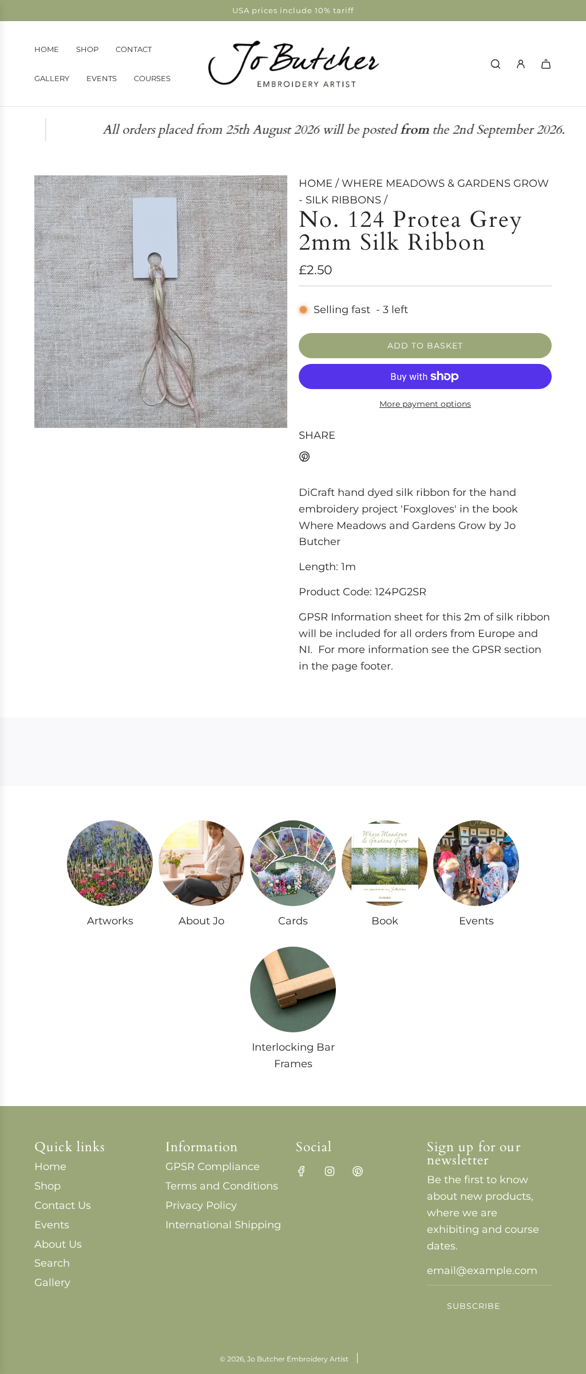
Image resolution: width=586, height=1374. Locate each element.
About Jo (201, 921)
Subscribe (473, 1306)
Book (384, 921)
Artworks (110, 921)
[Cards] (293, 863)
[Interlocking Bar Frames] (293, 989)
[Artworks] (110, 863)
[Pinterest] (357, 1171)
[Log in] (520, 64)
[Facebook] (301, 1171)
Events (476, 921)
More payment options (425, 404)
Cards (293, 921)
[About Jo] (201, 863)
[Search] (495, 64)
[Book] (384, 863)
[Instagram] (329, 1171)
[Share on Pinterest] (304, 459)
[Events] (476, 863)
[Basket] (546, 64)
